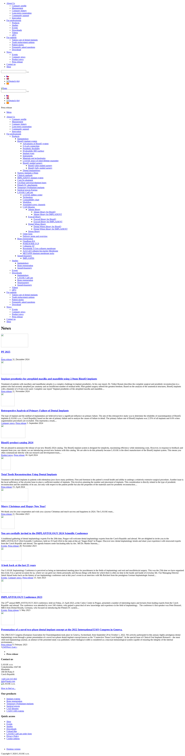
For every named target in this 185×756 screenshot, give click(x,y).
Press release (17, 62)
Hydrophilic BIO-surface (33, 151)
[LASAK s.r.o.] (4, 88)
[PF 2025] (14, 346)
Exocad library (34, 217)
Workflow (27, 202)
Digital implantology (31, 170)
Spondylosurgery (24, 256)
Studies (15, 25)
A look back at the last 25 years (18, 565)
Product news (18, 59)
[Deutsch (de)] (13, 81)
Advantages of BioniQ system (35, 143)
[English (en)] (8, 79)
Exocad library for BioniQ (45, 219)
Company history (19, 10)
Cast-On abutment (25, 180)
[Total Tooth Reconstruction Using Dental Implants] (6, 469)
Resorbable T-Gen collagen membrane (39, 248)
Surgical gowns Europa (27, 190)
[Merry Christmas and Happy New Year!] (14, 501)
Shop (9, 67)
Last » (14, 647)
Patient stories (18, 45)
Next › (9, 647)
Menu (9, 112)
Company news (18, 57)
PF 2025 (5, 351)
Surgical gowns (13, 706)
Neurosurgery (23, 282)
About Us (11, 3)
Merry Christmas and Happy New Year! (23, 506)
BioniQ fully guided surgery (40, 168)
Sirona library (34, 231)
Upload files (12, 731)
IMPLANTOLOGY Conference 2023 (21, 597)
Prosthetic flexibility (31, 148)
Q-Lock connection (31, 146)
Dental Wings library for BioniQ (47, 226)
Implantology (23, 139)
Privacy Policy (13, 736)
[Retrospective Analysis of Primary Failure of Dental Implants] (8, 405)
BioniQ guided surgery (32, 163)
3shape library (34, 209)
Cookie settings (13, 738)
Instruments (28, 156)
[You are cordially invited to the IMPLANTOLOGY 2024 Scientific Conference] (8, 528)
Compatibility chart (31, 200)
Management (17, 8)
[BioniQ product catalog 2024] (13, 437)
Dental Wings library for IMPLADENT (51, 229)
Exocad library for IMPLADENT (48, 221)
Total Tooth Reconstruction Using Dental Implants (29, 474)
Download (16, 49)
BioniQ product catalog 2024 (17, 442)
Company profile (19, 6)
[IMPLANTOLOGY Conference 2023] (11, 592)
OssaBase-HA (29, 241)
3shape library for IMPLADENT (48, 214)
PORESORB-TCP (31, 243)
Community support (20, 15)
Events (15, 28)
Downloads (17, 30)
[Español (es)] (8, 83)
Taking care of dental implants (25, 40)
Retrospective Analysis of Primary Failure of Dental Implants (35, 410)
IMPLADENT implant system (30, 178)
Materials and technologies (34, 158)
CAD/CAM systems (15, 711)
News (9, 52)
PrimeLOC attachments (27, 185)
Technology (28, 197)
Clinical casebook (25, 175)
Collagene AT (29, 246)
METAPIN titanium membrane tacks (38, 253)
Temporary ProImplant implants (30, 187)
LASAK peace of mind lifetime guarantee (41, 161)
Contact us (11, 64)
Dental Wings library (37, 224)
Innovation (16, 18)
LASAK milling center (32, 195)
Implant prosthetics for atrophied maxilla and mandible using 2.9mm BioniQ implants (49, 378)
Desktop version (13, 749)
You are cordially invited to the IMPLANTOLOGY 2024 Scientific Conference (44, 533)
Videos (15, 32)
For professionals (14, 20)
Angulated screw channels (34, 204)
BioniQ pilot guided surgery (40, 165)
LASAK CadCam (25, 192)
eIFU (14, 35)
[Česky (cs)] (8, 76)
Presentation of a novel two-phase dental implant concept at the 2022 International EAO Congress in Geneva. (61, 629)
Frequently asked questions (23, 47)
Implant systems (13, 699)
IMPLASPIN (28, 258)
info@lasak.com (8, 681)
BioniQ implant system (27, 141)
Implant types (28, 153)
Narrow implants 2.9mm (27, 173)
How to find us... (8, 688)
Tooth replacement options (23, 42)
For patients (12, 37)
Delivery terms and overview (35, 236)
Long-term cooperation (22, 13)
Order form (27, 234)
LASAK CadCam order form (19, 734)
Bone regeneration (25, 239)
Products (15, 23)
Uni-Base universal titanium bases (31, 182)
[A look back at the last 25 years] (11, 560)
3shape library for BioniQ (45, 212)
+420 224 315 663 (9, 679)
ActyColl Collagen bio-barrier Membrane (40, 251)
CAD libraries (29, 207)
